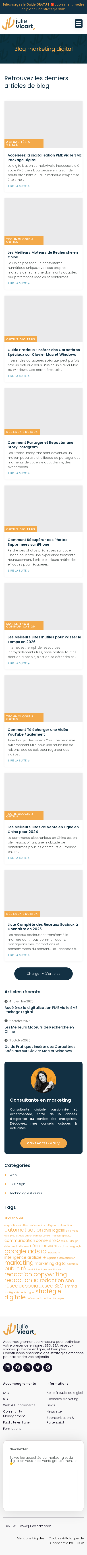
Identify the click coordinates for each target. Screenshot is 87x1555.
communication (19, 1240)
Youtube (51, 1298)
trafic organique (36, 1298)
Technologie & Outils (20, 240)
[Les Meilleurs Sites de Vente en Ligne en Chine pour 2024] (43, 796)
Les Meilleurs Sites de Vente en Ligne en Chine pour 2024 (43, 829)
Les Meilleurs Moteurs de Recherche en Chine (43, 255)
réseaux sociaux (24, 1285)
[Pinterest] (47, 1367)
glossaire (67, 1246)
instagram (54, 1252)
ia (44, 1251)
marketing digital (50, 1263)
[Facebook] (17, 1367)
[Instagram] (27, 1367)
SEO (59, 1285)
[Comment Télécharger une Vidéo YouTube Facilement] (43, 698)
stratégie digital (25, 1292)
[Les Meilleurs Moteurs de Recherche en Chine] (43, 221)
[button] (79, 23)
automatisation (23, 1229)
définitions (54, 1246)
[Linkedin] (7, 1367)
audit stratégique (47, 1225)
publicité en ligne (37, 1269)
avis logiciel (54, 1230)
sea (49, 1285)
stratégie (9, 1292)
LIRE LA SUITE (17, 186)
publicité (15, 1268)
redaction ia (21, 1280)
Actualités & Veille (18, 143)
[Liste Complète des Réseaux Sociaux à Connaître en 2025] (43, 893)
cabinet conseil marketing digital (52, 1235)
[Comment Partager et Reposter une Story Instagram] (43, 411)
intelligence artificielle (25, 1257)
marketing (19, 1263)
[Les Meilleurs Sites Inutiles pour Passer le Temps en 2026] (43, 606)
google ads (22, 1251)
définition (39, 1246)
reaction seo (55, 1269)
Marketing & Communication (21, 625)
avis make (72, 1230)
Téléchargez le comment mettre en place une (43, 6)
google (77, 1246)
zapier (60, 1298)
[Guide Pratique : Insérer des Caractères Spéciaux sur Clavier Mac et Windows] (43, 319)
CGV (80, 1543)
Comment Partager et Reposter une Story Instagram (40, 445)
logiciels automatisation (61, 1258)
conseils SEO (48, 1240)
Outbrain (72, 1264)
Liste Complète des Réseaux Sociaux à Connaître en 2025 (43, 927)
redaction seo (57, 1280)
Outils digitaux (20, 339)
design (74, 1241)
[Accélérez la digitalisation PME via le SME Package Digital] (43, 124)
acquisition (11, 1225)
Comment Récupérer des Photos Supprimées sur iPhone (37, 542)
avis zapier (25, 1235)
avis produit (11, 1235)
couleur (65, 1241)
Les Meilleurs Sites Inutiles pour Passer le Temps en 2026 (44, 639)
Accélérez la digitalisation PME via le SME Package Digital (44, 157)
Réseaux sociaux (22, 432)
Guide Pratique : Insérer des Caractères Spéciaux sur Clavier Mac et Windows (44, 352)
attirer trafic (29, 1225)
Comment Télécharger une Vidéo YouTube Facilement (38, 732)
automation (65, 1225)
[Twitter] (37, 1367)
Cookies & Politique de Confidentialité (66, 1540)
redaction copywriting (35, 1274)
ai (20, 1225)
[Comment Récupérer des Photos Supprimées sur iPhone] (43, 508)
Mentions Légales (31, 1538)
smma (70, 1286)
